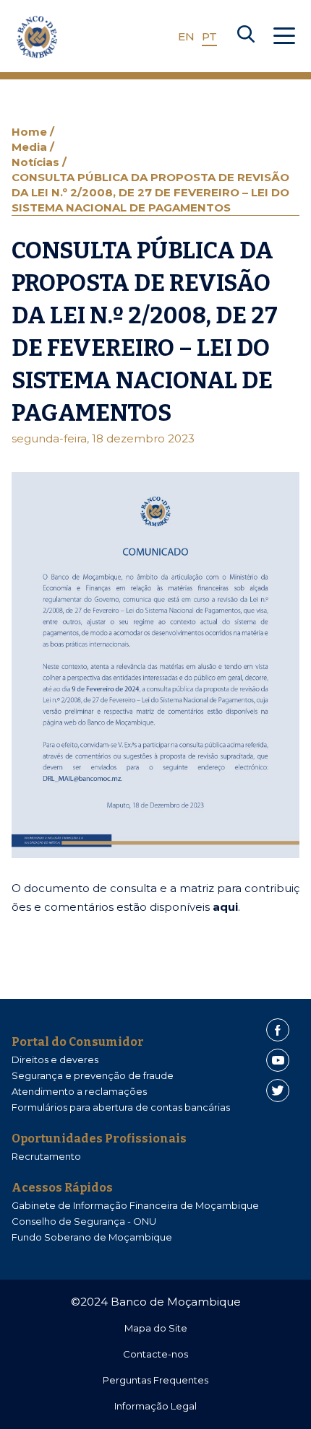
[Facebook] (277, 1029)
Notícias (37, 162)
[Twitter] (277, 1090)
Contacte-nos (155, 1354)
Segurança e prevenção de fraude (93, 1075)
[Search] (246, 36)
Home (31, 132)
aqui (225, 907)
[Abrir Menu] (284, 37)
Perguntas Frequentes (155, 1380)
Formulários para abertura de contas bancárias (121, 1107)
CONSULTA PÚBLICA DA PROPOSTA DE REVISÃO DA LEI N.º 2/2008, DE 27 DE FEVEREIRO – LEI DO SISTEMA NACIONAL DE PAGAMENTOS (150, 192)
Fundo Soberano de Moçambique (92, 1237)
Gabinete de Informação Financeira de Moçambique (135, 1205)
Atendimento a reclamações (79, 1091)
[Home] (37, 37)
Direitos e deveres (55, 1059)
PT (209, 36)
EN (186, 36)
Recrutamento (46, 1156)
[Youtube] (277, 1060)
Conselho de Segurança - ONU (84, 1221)
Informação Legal (155, 1406)
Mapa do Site (155, 1328)
